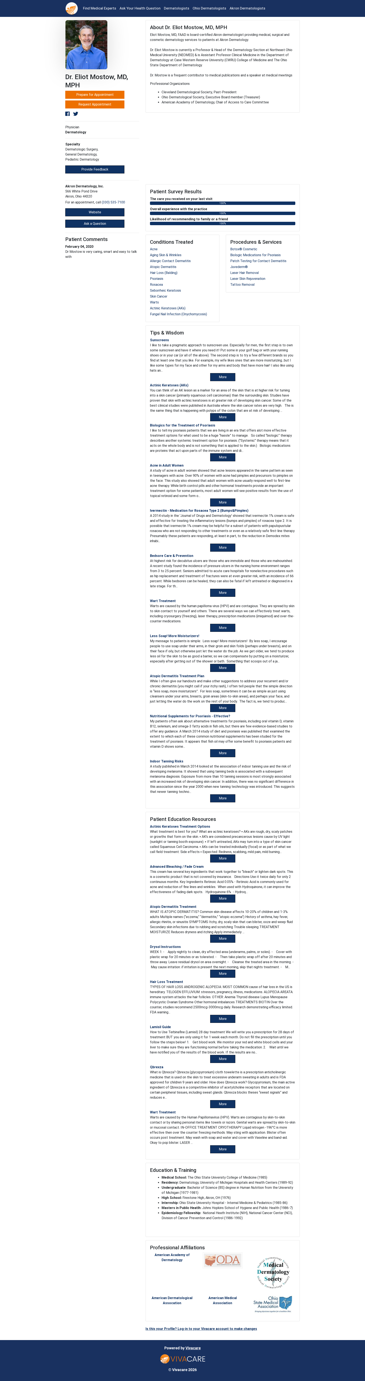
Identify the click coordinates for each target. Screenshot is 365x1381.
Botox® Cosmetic (243, 249)
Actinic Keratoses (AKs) (167, 308)
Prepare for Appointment (95, 95)
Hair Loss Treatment (166, 982)
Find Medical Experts (99, 8)
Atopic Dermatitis (163, 267)
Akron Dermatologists (247, 8)
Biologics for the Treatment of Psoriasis (182, 425)
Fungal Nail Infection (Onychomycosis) (178, 314)
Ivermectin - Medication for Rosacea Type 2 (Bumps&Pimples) (199, 511)
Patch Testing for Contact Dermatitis (258, 261)
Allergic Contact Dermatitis (170, 261)
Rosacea (156, 285)
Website (95, 212)
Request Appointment (94, 104)
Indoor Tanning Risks (166, 761)
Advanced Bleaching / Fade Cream (177, 867)
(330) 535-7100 (113, 202)
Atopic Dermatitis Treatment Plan (177, 676)
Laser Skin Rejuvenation (247, 279)
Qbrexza (156, 1067)
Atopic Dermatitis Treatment (173, 907)
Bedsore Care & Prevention (171, 556)
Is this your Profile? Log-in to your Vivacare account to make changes (201, 1329)
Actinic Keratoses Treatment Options (180, 827)
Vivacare (193, 1348)
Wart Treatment (163, 601)
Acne (154, 249)
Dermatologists (176, 8)
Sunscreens (159, 340)
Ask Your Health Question (140, 8)
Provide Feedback (94, 169)
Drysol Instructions (165, 947)
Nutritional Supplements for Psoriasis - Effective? (190, 716)
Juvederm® (239, 267)
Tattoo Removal (242, 285)
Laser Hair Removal (244, 273)
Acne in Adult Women (167, 465)
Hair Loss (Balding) (163, 273)
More (223, 377)
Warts (154, 302)
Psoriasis (156, 279)
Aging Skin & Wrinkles (165, 255)
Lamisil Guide (160, 1027)
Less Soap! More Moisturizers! (174, 636)
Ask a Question (95, 224)
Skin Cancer (158, 296)
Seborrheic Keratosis (165, 290)
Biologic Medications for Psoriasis (255, 255)
